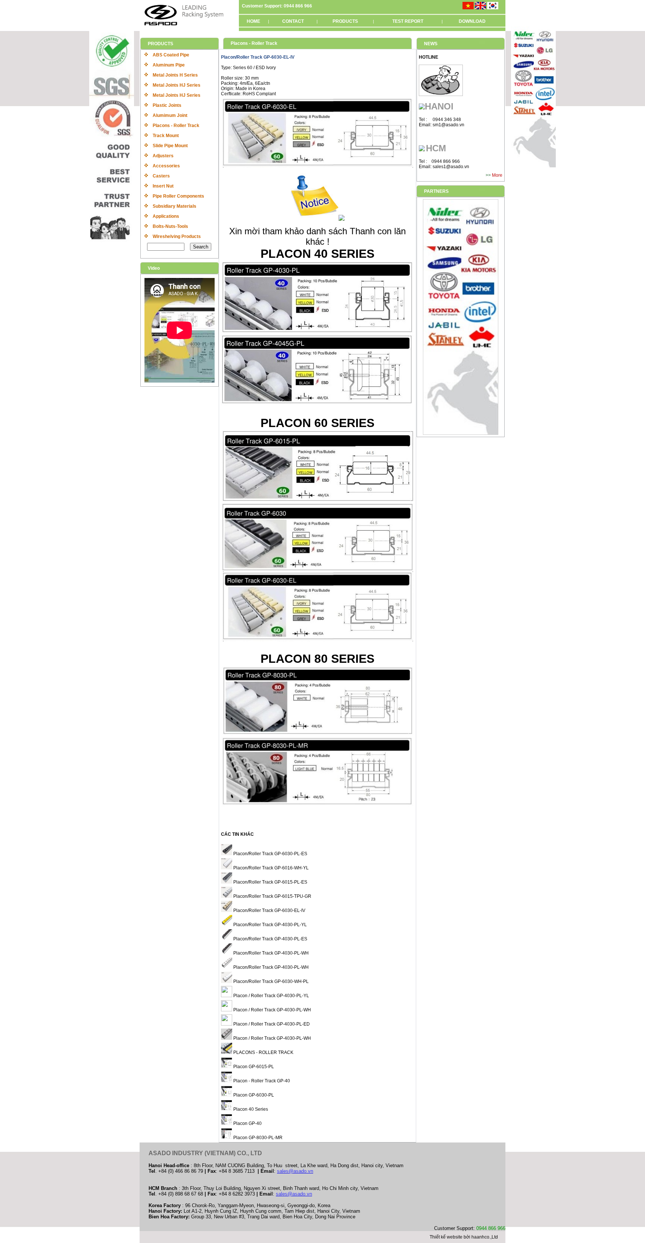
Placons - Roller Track (176, 125)
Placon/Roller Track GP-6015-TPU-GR (271, 896)
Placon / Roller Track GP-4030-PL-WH (271, 1009)
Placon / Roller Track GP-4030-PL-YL (270, 995)
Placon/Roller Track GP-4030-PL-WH (270, 953)
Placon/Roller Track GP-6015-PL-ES (269, 882)
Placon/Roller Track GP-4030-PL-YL (269, 924)
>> (489, 175)
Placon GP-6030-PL (253, 1095)
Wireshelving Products (177, 236)
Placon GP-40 (247, 1123)
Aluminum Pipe (169, 65)
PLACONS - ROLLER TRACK (262, 1052)
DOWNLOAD (472, 21)
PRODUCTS (345, 21)
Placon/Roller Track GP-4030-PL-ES (269, 938)
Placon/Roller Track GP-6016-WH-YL (270, 868)
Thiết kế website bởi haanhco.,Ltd (464, 1237)
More (497, 175)
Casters (161, 176)
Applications (166, 216)
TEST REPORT (407, 21)
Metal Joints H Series (175, 75)
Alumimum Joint (170, 115)
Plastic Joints (167, 105)
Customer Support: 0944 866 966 (277, 6)
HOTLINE (428, 57)
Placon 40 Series (250, 1109)
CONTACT (293, 21)
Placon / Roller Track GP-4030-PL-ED (271, 1024)
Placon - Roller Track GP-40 (261, 1080)
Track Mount (166, 135)
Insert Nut (163, 186)
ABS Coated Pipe (171, 55)
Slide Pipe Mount (170, 145)
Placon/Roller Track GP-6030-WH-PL (270, 981)
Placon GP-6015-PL (253, 1066)
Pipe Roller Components (178, 196)
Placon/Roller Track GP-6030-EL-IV (268, 910)
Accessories (166, 165)
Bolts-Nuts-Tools (170, 226)
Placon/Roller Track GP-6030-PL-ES (269, 853)
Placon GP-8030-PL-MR (257, 1137)
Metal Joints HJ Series (176, 85)
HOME (253, 21)
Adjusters (163, 155)
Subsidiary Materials (174, 206)
